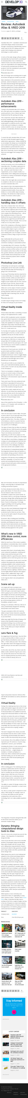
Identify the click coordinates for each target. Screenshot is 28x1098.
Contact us (15, 1094)
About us (9, 1092)
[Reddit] (13, 38)
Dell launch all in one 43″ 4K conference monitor (17, 1052)
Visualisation (10, 21)
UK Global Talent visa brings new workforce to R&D (17, 1060)
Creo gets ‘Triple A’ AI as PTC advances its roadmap (17, 1067)
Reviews (3, 21)
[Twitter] (5, 38)
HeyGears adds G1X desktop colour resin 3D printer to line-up (17, 1036)
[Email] (16, 38)
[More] (18, 38)
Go (14, 1012)
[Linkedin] (8, 38)
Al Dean (18, 31)
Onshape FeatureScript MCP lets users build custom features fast (16, 1045)
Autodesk (14, 914)
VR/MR (17, 21)
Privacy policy (23, 1094)
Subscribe (22, 1092)
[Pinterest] (10, 38)
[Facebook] (2, 38)
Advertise (15, 1092)
